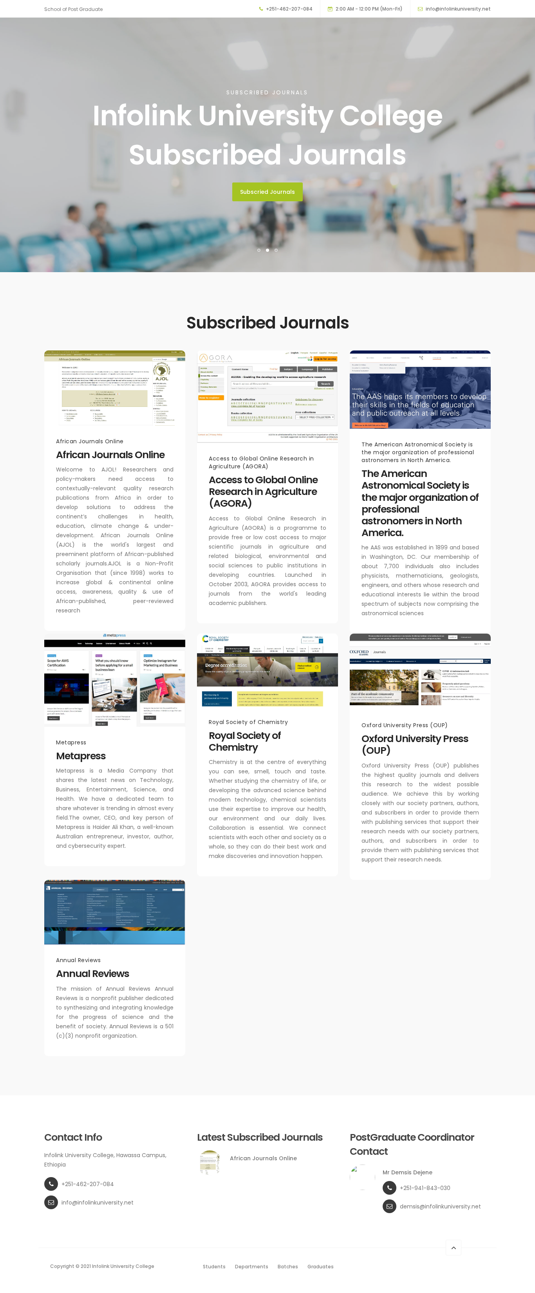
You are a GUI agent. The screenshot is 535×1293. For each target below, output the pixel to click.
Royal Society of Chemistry (245, 741)
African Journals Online (110, 455)
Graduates (320, 1266)
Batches (288, 1266)
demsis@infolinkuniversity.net (440, 1206)
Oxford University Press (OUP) (414, 744)
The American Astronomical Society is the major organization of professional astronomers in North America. (420, 503)
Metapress (81, 756)
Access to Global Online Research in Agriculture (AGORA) (263, 491)
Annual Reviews (92, 974)
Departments (251, 1266)
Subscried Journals (267, 192)
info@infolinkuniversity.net (458, 8)
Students (214, 1266)
